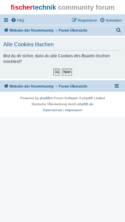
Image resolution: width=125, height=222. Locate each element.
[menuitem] (17, 20)
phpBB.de (85, 104)
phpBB (45, 98)
